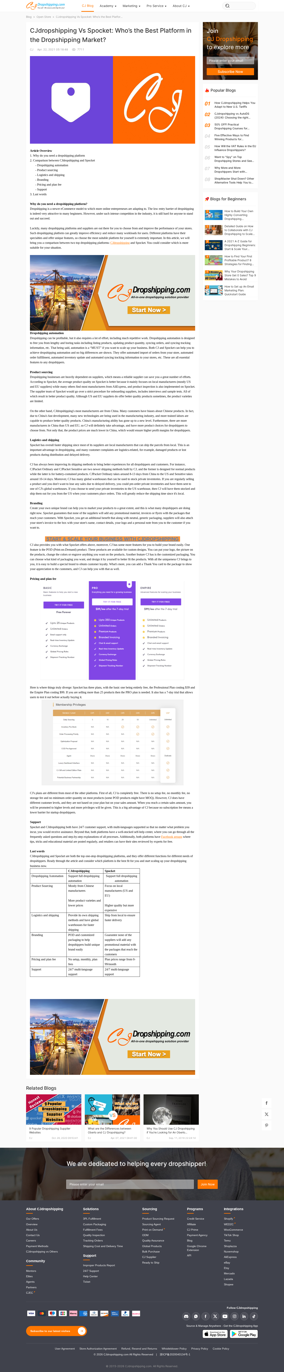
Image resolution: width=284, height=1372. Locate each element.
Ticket (86, 1281)
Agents (30, 1281)
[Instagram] (234, 1316)
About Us (31, 1229)
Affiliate (191, 1224)
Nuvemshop (231, 1251)
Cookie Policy (221, 1348)
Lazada (228, 1279)
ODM (145, 1235)
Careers (31, 1240)
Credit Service (195, 1218)
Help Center (90, 1276)
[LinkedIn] (244, 1316)
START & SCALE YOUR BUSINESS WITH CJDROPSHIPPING (112, 539)
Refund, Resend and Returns (139, 1348)
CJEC (29, 1292)
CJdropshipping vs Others (42, 1251)
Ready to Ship (150, 1262)
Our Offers (32, 1218)
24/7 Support (91, 1270)
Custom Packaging (94, 1224)
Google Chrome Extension (197, 1248)
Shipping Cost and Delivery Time (103, 1246)
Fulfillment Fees (93, 1229)
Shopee (228, 1284)
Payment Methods (37, 1246)
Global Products (152, 1246)
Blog (189, 1240)
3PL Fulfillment (92, 1218)
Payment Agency (197, 1235)
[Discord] (186, 1316)
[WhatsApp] (196, 1316)
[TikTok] (254, 1316)
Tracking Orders (93, 1240)
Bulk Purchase (151, 1251)
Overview (31, 1224)
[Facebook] (206, 1316)
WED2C (229, 1224)
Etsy (226, 1268)
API (189, 1255)
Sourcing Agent (151, 1224)
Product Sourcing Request (158, 1218)
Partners (31, 1287)
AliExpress (230, 1257)
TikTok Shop (231, 1235)
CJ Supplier (149, 1257)
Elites (29, 1276)
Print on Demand (152, 1229)
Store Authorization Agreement (98, 1348)
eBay (227, 1262)
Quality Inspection (94, 1235)
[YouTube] (225, 1316)
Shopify (228, 1218)
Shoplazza (230, 1246)
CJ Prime (192, 1229)
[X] (215, 1316)
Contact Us (33, 1235)
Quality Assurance (153, 1240)
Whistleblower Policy (174, 1348)
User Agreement (65, 1348)
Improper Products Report (99, 1265)
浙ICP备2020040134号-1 (175, 1354)
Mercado (229, 1273)
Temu (227, 1240)
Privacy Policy (199, 1348)
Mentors (31, 1270)
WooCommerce (233, 1229)
